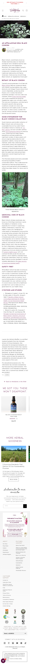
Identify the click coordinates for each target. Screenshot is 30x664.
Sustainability (19, 562)
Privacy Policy (6, 593)
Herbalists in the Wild (13, 16)
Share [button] (5, 57)
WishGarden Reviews (21, 570)
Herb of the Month (20, 545)
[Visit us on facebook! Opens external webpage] (8, 643)
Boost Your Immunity (21, 555)
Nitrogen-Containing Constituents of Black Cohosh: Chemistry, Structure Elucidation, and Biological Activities (15, 315)
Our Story (5, 543)
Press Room (5, 545)
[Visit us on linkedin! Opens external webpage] (13, 643)
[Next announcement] (26, 3)
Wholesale (5, 550)
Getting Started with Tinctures (21, 553)
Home (5, 16)
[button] (2, 10)
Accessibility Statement (8, 599)
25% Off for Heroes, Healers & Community (8, 585)
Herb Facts (23, 16)
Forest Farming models (19, 96)
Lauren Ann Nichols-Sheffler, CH (15, 50)
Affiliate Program (7, 554)
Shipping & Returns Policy (7, 590)
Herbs (7, 374)
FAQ (4, 587)
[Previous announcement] (3, 3)
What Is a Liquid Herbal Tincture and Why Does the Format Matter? (21, 548)
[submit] (25, 633)
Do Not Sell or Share (8, 603)
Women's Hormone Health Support (20, 558)
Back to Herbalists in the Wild (16, 381)
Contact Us (5, 580)
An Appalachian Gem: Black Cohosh (10, 18)
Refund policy (6, 597)
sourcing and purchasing (13, 131)
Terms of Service (7, 595)
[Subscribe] (25, 506)
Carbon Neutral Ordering (19, 568)
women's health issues (10, 252)
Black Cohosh (6, 85)
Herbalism (18, 565)
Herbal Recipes (19, 560)
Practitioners (6, 552)
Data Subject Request (8, 601)
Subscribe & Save (7, 582)
